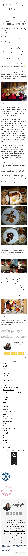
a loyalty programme (14, 330)
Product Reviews (8, 418)
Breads (5, 366)
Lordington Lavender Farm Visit (14, 531)
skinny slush (12, 337)
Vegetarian (6, 447)
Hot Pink (13, 103)
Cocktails (6, 375)
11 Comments (16, 25)
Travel (5, 442)
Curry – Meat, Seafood (10, 378)
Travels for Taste (14, 6)
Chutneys (6, 373)
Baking (5, 363)
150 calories (8, 330)
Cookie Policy (8, 550)
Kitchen (5, 407)
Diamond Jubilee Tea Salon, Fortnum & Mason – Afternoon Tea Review (14, 522)
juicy (15, 335)
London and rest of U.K (10, 411)
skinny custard (7, 337)
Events (5, 385)
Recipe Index (7, 423)
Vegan (5, 445)
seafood (5, 433)
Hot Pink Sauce (11, 335)
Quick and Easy (8, 421)
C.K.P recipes (7, 368)
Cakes (5, 371)
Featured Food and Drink (11, 387)
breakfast (12, 331)
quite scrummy (17, 336)
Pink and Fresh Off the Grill (10, 336)
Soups (5, 440)
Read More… (20, 506)
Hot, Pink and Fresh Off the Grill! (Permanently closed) (13, 23)
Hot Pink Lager (6, 335)
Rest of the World (8, 426)
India (4, 402)
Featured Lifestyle (8, 390)
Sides (4, 435)
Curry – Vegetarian (9, 380)
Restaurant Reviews (12, 329)
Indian (5, 404)
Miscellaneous (7, 416)
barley (9, 331)
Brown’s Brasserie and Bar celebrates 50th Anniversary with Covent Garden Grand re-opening (15, 540)
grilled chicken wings (20, 332)
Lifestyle (7, 329)
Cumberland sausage (13, 332)
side (3, 337)
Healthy (5, 397)
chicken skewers (6, 332)
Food (4, 395)
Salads (5, 430)
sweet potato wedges (18, 337)
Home (5, 399)
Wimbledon (7, 338)
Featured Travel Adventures (12, 392)
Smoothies (6, 438)
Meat (4, 414)
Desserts (5, 383)
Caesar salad (16, 331)
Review (22, 336)
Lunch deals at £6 (20, 335)
